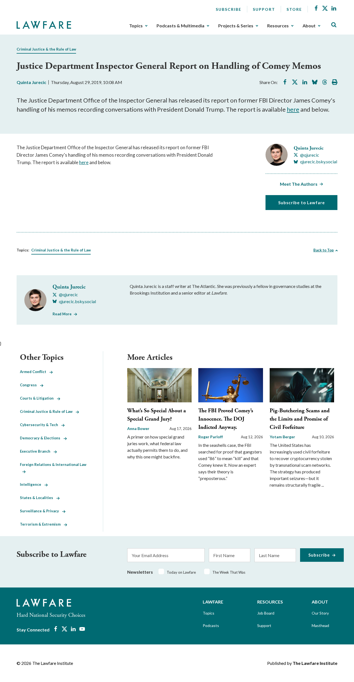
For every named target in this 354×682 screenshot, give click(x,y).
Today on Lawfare (181, 572)
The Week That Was (228, 572)
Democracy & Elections (42, 438)
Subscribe (228, 9)
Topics (136, 25)
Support (264, 9)
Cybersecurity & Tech (40, 425)
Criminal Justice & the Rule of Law (46, 49)
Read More (62, 314)
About (309, 25)
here (293, 109)
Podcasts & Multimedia (180, 25)
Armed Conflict (35, 371)
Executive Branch (37, 451)
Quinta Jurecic (31, 82)
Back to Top (323, 250)
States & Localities (38, 497)
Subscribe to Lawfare (301, 202)
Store (294, 9)
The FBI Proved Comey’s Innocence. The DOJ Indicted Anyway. (225, 419)
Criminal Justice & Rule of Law (48, 411)
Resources (278, 25)
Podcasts (211, 625)
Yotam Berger (282, 436)
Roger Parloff (210, 436)
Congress (30, 385)
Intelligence (32, 484)
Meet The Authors (298, 184)
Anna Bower (138, 428)
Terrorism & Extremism (42, 524)
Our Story (320, 613)
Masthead (320, 625)
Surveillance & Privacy (41, 511)
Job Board (265, 613)
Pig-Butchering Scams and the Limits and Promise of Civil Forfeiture (300, 419)
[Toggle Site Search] (334, 25)
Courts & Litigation (38, 398)
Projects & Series (235, 25)
